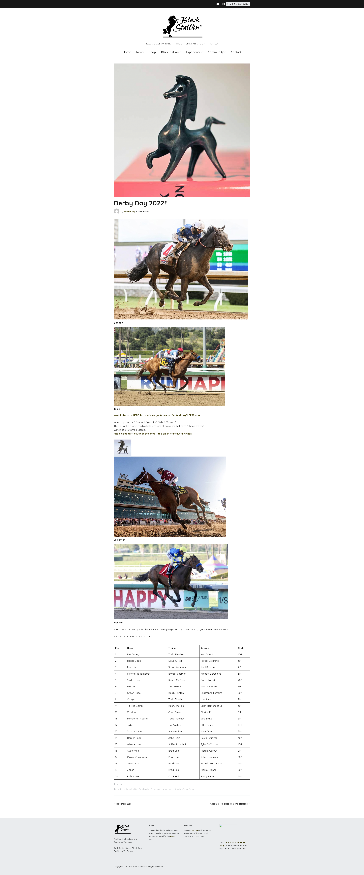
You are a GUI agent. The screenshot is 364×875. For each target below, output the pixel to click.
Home (127, 52)
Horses (155, 789)
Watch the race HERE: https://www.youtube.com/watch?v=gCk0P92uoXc (157, 415)
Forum (195, 830)
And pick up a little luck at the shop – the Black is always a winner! (153, 433)
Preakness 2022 (124, 804)
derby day (145, 789)
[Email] (218, 4)
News (140, 52)
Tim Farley (129, 211)
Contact (236, 52)
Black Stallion (170, 52)
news (163, 789)
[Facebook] (223, 4)
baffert (120, 789)
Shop (152, 52)
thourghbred (174, 789)
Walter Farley (188, 789)
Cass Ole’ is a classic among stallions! (229, 804)
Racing (119, 784)
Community (216, 52)
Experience (193, 52)
